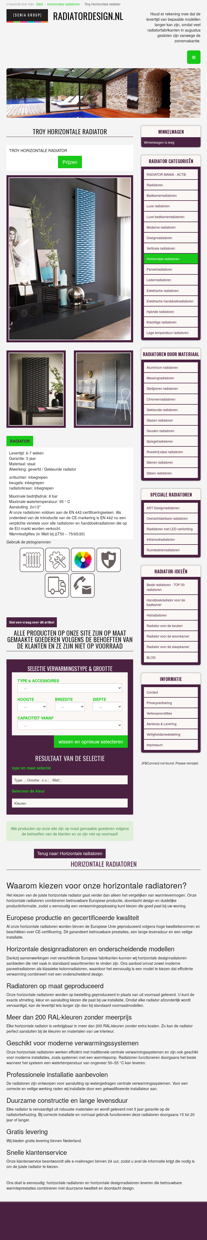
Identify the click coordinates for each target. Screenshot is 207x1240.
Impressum (155, 744)
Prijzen (70, 161)
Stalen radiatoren (159, 473)
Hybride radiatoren (160, 311)
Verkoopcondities (159, 713)
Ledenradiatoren (159, 279)
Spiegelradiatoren (160, 441)
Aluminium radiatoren (162, 367)
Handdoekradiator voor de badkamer (166, 602)
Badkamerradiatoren (162, 195)
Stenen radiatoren (160, 462)
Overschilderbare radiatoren (167, 518)
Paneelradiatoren (159, 269)
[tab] (19, 441)
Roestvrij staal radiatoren (165, 451)
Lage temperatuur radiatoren (168, 332)
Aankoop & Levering (162, 723)
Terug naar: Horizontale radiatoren (69, 853)
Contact (152, 692)
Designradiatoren (159, 237)
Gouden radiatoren (160, 430)
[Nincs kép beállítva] (36, 388)
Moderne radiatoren (161, 227)
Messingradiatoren (160, 378)
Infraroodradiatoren (161, 539)
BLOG (151, 657)
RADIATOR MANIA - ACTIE (166, 174)
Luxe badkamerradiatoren (166, 216)
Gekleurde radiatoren (162, 409)
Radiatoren (155, 184)
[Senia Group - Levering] (57, 585)
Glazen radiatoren (160, 420)
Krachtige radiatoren (162, 322)
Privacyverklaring (159, 702)
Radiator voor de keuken (165, 625)
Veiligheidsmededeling (163, 734)
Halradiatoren (157, 615)
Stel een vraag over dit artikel (31, 622)
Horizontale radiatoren (63, 4)
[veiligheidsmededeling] (109, 559)
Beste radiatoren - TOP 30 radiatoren (166, 586)
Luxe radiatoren (158, 206)
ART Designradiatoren (163, 507)
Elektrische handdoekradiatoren (170, 301)
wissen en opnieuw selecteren (90, 741)
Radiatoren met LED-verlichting (170, 528)
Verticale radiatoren (161, 248)
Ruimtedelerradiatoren (163, 549)
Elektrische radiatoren (163, 290)
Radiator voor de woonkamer (168, 636)
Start (39, 4)
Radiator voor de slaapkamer (168, 646)
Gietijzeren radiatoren (162, 388)
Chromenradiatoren (161, 399)
